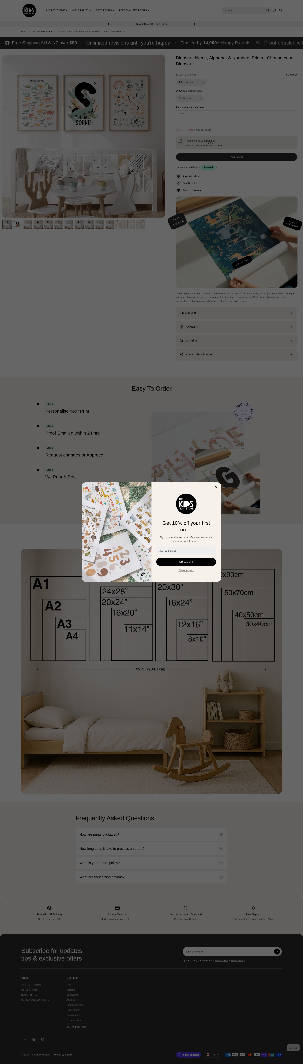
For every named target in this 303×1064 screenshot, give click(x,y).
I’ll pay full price (186, 570)
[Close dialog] (216, 487)
